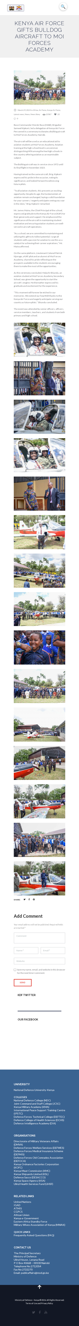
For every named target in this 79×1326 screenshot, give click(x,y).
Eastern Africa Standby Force (30, 1221)
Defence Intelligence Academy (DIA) (35, 1123)
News (27, 114)
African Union (21, 1214)
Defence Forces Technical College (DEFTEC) (39, 1116)
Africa (35, 110)
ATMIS (18, 1208)
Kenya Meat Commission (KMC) (32, 1170)
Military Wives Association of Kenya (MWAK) (39, 1224)
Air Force (42, 110)
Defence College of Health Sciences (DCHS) (39, 1120)
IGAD (17, 1205)
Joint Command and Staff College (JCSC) (37, 1103)
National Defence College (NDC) (32, 1100)
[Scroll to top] (40, 1286)
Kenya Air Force (53, 110)
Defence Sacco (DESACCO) (30, 1177)
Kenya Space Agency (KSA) (29, 1180)
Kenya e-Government (26, 1218)
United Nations (22, 1201)
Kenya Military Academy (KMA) (31, 1106)
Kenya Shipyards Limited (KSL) (31, 1174)
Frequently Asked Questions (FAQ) (34, 1235)
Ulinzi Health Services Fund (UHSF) (33, 1183)
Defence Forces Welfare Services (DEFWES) (39, 1147)
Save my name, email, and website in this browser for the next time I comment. (41, 971)
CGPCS (18, 1211)
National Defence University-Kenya (34, 1089)
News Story (35, 114)
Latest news (19, 114)
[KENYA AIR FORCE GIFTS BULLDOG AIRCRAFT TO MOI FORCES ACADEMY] (39, 87)
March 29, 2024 (24, 110)
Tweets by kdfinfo (28, 1003)
